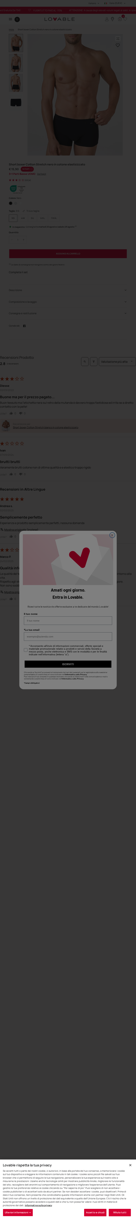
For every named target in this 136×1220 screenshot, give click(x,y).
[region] (68, 1189)
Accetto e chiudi (95, 1212)
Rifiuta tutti (119, 1212)
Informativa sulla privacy (38, 1205)
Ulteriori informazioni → (18, 1212)
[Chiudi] (130, 1165)
